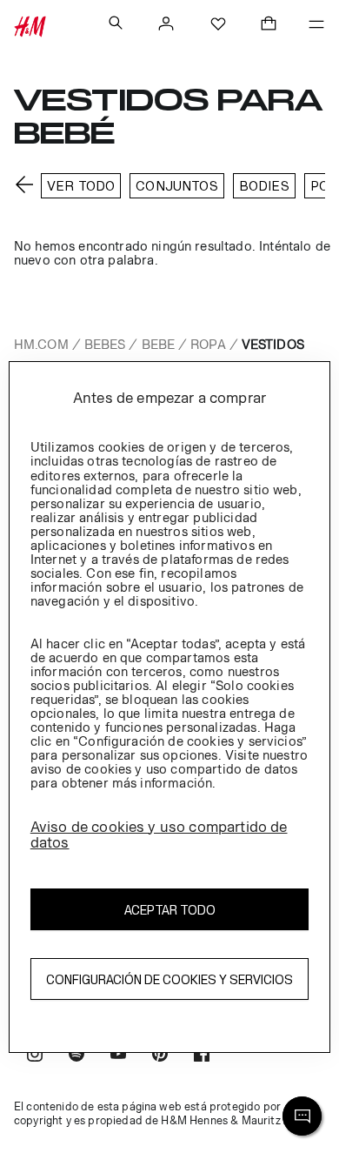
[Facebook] (202, 1056)
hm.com (41, 344)
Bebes (105, 344)
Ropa (207, 344)
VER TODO (81, 185)
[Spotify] (76, 1056)
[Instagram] (35, 1056)
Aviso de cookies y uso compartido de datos (159, 835)
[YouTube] (118, 1056)
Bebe (158, 344)
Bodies (264, 185)
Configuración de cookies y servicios (169, 979)
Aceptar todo (170, 909)
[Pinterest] (160, 1056)
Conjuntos (176, 185)
